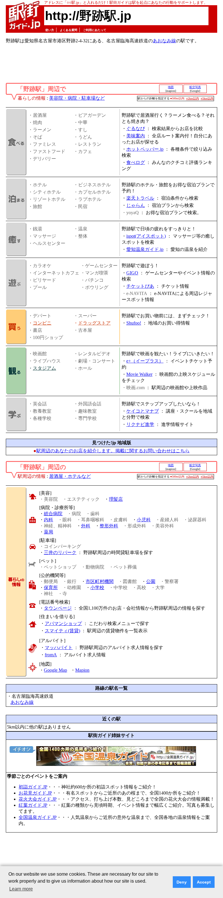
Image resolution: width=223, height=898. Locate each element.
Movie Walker (139, 374)
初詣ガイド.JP (33, 786)
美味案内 (135, 135)
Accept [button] (204, 882)
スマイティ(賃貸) (62, 630)
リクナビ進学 (140, 424)
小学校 (97, 587)
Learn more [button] (21, 888)
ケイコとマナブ (142, 411)
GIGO (132, 272)
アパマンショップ (63, 623)
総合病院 (53, 513)
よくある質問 (68, 30)
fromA (51, 654)
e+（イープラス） (144, 360)
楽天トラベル (140, 198)
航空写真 (195, 87)
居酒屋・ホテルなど (70, 476)
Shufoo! (133, 322)
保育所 (51, 587)
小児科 (144, 519)
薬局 (48, 531)
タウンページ (58, 608)
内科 (48, 519)
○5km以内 (207, 98)
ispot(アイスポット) (146, 236)
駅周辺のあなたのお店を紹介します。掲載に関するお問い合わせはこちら (113, 450)
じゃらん (135, 205)
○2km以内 (192, 98)
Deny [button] (182, 882)
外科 (85, 525)
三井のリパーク (60, 552)
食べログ (135, 162)
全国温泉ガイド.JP (38, 817)
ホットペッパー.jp (144, 149)
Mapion (82, 670)
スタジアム (44, 368)
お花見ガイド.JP (35, 792)
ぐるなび (135, 128)
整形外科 (109, 525)
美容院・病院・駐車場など (77, 98)
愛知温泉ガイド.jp (144, 249)
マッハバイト (59, 647)
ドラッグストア (94, 322)
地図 (171, 87)
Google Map (55, 670)
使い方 (49, 30)
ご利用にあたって (94, 30)
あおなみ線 (164, 40)
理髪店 (116, 499)
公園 (150, 581)
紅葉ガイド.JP (33, 805)
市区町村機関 (100, 581)
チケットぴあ (140, 286)
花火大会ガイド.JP (38, 799)
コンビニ (42, 322)
